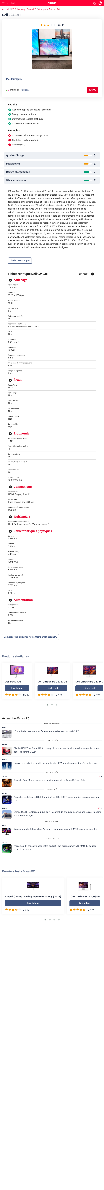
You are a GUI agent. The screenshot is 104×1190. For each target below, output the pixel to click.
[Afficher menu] (3, 3)
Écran (18, 380)
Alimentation (23, 600)
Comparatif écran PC (49, 9)
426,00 (92, 90)
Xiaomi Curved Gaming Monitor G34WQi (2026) (33, 897)
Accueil (5, 9)
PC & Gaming (18, 9)
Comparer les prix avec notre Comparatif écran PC (30, 637)
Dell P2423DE (13, 682)
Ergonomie (21, 433)
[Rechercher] (7, 4)
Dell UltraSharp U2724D (89, 682)
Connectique (23, 487)
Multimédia (22, 516)
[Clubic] (52, 3)
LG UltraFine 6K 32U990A (84, 897)
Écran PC (31, 9)
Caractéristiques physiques (33, 531)
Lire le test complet (20, 260)
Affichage (20, 280)
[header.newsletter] (13, 4)
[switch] (94, 3)
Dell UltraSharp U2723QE (52, 682)
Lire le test (17, 688)
